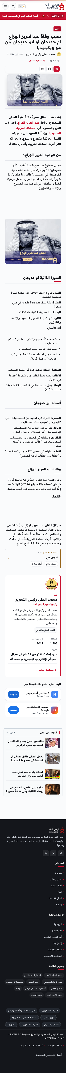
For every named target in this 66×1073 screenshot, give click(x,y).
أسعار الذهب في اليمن (35, 988)
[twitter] (53, 853)
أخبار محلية (56, 885)
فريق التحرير (48, 1017)
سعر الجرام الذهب (54, 975)
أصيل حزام (51, 564)
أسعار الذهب (56, 988)
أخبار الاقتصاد (55, 898)
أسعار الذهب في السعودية (49, 1054)
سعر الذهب (36, 995)
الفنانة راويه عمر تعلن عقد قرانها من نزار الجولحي (28, 773)
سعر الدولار (33, 981)
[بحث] (13, 6)
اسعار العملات (55, 949)
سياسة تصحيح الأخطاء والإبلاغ (21, 1010)
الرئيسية (58, 924)
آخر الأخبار (57, 930)
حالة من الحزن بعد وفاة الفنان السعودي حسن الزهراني (26, 742)
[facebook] (61, 853)
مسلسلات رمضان (14, 981)
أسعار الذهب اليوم (32, 975)
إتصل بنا (58, 943)
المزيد (12, 732)
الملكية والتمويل (51, 1024)
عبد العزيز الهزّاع (28, 122)
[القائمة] (5, 6)
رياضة (59, 904)
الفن (57, 29)
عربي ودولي (56, 879)
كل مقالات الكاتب (45, 669)
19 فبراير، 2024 (16, 54)
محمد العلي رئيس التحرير (41, 54)
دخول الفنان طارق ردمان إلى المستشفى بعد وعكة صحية (27, 758)
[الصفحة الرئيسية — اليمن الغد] (54, 6)
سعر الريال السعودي (53, 981)
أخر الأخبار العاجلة (53, 936)
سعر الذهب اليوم (54, 995)
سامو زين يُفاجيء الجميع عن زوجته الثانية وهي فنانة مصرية (25, 789)
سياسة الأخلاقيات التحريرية (24, 1017)
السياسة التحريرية (53, 956)
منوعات (58, 872)
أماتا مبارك (36, 564)
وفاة (18, 988)
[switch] (22, 6)
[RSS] (46, 853)
